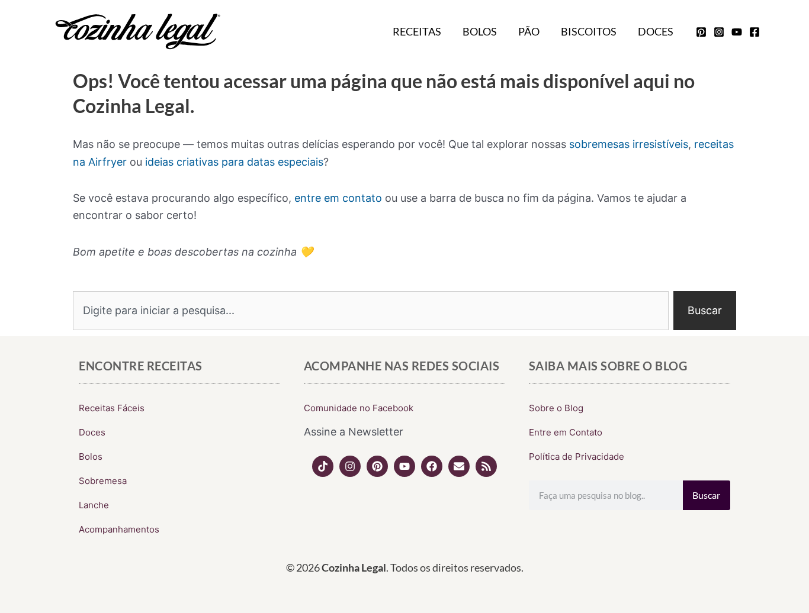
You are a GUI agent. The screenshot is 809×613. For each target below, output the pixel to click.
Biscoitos (589, 31)
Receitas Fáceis (112, 408)
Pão (529, 31)
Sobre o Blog (556, 408)
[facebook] (754, 32)
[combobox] (371, 310)
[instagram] (719, 32)
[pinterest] (701, 32)
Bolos (480, 31)
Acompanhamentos (119, 529)
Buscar (706, 495)
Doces (655, 31)
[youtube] (736, 32)
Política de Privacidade (576, 456)
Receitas (417, 31)
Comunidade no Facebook (358, 408)
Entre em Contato (565, 432)
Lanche (94, 505)
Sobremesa (103, 480)
